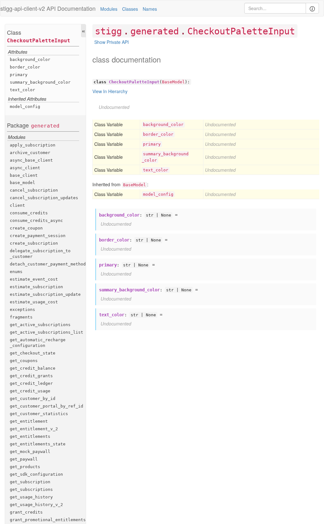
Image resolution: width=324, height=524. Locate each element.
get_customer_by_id (32, 398)
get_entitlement (29, 421)
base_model (22, 182)
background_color (30, 59)
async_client (25, 167)
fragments (21, 317)
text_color (22, 89)
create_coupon (26, 228)
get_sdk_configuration (36, 474)
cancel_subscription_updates (44, 197)
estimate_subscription (36, 286)
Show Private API (111, 42)
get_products (25, 466)
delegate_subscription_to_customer (40, 253)
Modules (108, 9)
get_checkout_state (32, 353)
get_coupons (24, 360)
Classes (130, 9)
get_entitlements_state (37, 444)
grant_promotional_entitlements (48, 519)
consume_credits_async (36, 220)
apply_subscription (32, 145)
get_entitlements (30, 436)
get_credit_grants (31, 375)
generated (45, 126)
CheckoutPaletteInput (38, 41)
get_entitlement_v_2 (34, 428)
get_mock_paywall (30, 451)
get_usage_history (31, 497)
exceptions (22, 309)
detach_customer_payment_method (48, 264)
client (17, 205)
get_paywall (24, 459)
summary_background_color (40, 82)
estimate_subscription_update (45, 294)
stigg (108, 31)
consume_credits (29, 213)
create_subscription (34, 243)
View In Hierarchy (110, 91)
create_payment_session (37, 235)
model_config (25, 106)
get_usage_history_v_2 (36, 504)
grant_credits (26, 512)
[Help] (312, 8)
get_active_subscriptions (40, 324)
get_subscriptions (31, 489)
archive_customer (30, 152)
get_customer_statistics (39, 413)
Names (150, 9)
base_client (24, 175)
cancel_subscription (34, 190)
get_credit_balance (32, 368)
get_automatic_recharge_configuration (37, 342)
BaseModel (173, 82)
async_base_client (31, 160)
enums (16, 271)
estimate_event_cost (34, 279)
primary (19, 74)
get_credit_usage (30, 391)
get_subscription (30, 481)
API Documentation (71, 8)
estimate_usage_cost (34, 302)
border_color (25, 67)
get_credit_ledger (31, 383)
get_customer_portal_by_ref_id (46, 406)
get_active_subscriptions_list (46, 332)
